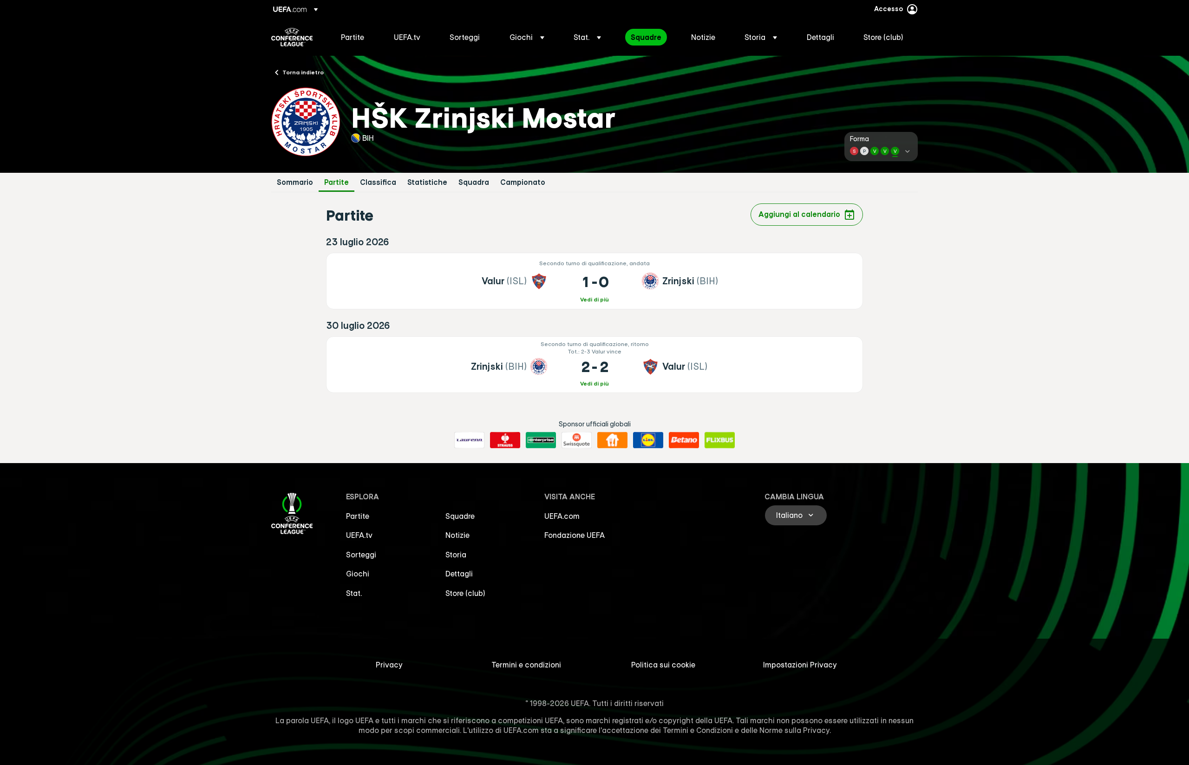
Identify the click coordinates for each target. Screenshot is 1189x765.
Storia (455, 554)
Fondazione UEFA (574, 535)
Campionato (522, 182)
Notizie (457, 535)
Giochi (357, 573)
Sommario (295, 182)
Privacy (389, 664)
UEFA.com (562, 516)
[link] (352, 37)
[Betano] (684, 440)
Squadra (473, 182)
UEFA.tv (359, 535)
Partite (336, 182)
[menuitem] (356, 37)
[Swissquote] (577, 440)
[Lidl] (648, 440)
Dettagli (459, 573)
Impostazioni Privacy (800, 664)
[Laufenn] (469, 440)
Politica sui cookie (663, 664)
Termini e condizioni (526, 664)
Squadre (460, 516)
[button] (526, 37)
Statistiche (427, 182)
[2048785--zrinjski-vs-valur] (594, 364)
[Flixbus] (720, 440)
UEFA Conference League (292, 37)
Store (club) (465, 593)
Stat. (354, 593)
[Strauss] (505, 440)
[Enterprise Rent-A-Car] (541, 440)
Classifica (378, 182)
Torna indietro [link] (303, 72)
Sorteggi (361, 554)
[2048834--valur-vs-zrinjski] (594, 281)
